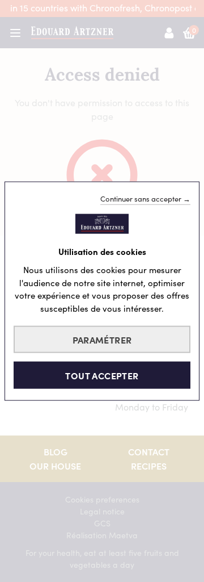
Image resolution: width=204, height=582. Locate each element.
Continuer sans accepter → (145, 198)
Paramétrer (102, 339)
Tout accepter (101, 375)
